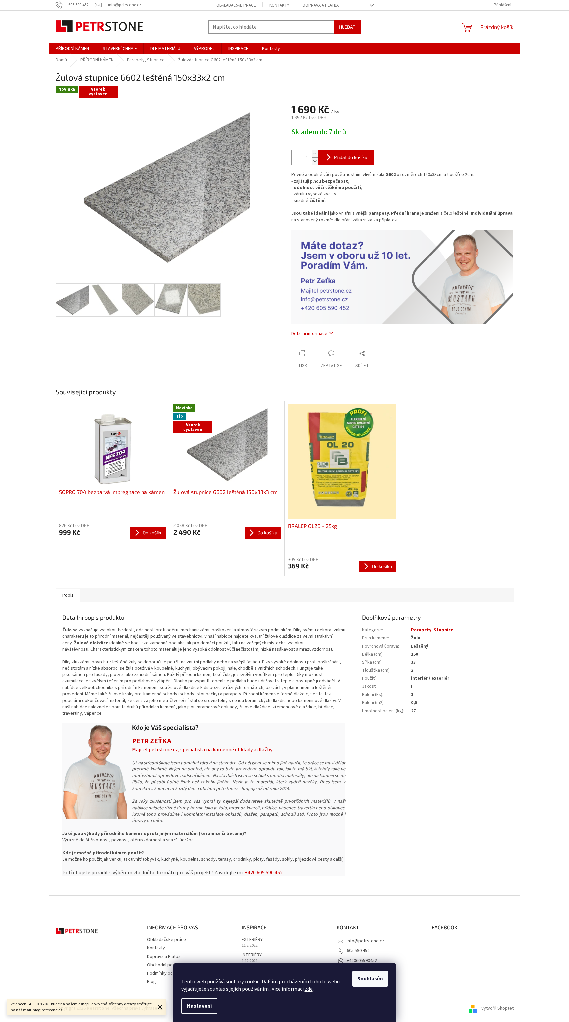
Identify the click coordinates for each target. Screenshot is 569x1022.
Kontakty (279, 5)
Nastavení (199, 1006)
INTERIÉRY (252, 955)
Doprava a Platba (321, 5)
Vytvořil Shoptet (497, 1008)
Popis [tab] (68, 595)
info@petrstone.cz (365, 941)
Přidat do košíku (350, 157)
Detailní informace (309, 333)
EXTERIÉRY (252, 940)
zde (309, 989)
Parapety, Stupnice (432, 630)
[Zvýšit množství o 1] (315, 153)
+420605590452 (362, 960)
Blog (151, 981)
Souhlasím (370, 978)
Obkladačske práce (236, 5)
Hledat (347, 27)
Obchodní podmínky (167, 965)
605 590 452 (358, 950)
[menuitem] (72, 48)
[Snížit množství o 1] (315, 161)
